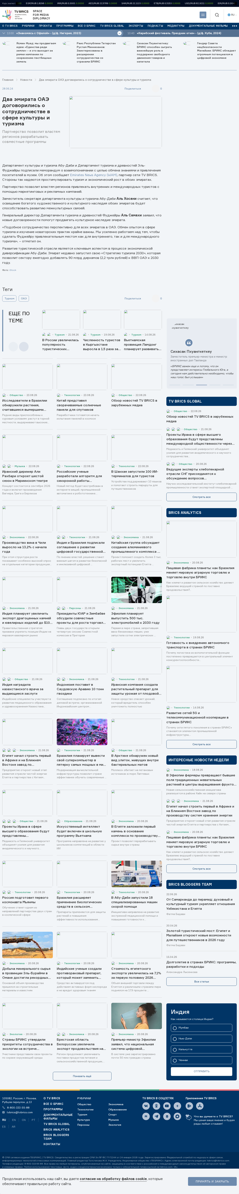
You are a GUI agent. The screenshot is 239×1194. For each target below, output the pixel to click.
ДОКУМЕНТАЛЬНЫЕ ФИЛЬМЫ (58, 1116)
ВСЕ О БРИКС (53, 1103)
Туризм (9, 298)
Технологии (85, 1109)
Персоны (83, 1124)
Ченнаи (183, 1060)
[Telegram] (156, 1116)
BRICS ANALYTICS (56, 1129)
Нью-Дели (185, 1038)
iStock (12, 270)
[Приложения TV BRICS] (189, 1106)
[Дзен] (177, 1106)
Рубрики (84, 1098)
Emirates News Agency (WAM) (93, 175)
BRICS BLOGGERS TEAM (56, 1136)
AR (13, 1126)
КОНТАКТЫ (52, 1144)
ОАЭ (24, 298)
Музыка (113, 1119)
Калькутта (185, 1049)
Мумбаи (184, 1027)
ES (4, 1126)
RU (4, 1119)
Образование (117, 1109)
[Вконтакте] (146, 1106)
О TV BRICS (52, 1098)
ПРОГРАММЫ (53, 1109)
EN (14, 1119)
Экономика (115, 1104)
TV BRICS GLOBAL (57, 1124)
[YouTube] (167, 1106)
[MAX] (177, 1116)
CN (24, 1119)
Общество (84, 1104)
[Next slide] (24, 346)
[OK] (156, 1106)
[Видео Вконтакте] (167, 1116)
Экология (114, 1124)
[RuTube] (146, 1116)
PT (33, 1119)
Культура (83, 1119)
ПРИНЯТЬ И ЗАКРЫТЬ (212, 1181)
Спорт (112, 1114)
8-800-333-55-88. (34, 1163)
